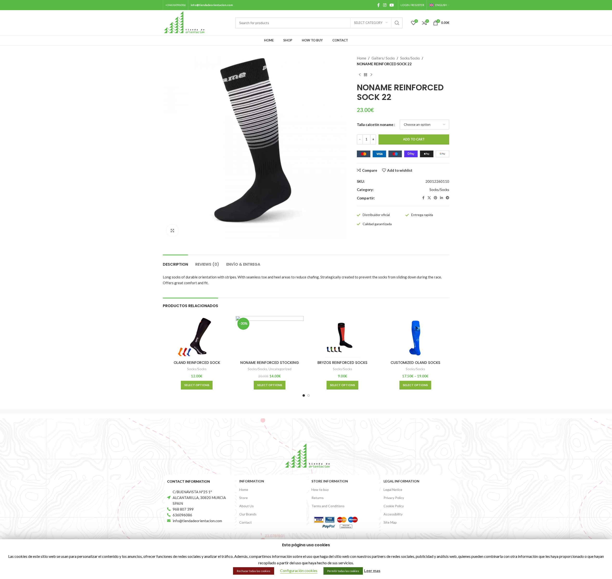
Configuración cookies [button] (298, 570)
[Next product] (371, 75)
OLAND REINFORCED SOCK (197, 362)
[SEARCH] (397, 22)
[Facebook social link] (378, 5)
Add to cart (414, 139)
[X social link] (429, 198)
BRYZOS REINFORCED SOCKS (342, 362)
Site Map (390, 522)
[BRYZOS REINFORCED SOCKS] (343, 337)
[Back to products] (365, 75)
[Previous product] (360, 75)
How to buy (320, 489)
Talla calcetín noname (375, 124)
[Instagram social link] (384, 5)
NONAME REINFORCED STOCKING (269, 362)
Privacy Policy (394, 498)
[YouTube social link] (391, 5)
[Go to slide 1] (304, 395)
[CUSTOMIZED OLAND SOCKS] (415, 337)
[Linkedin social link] (441, 198)
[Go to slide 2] (308, 395)
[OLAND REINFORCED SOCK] (197, 337)
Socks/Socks (410, 58)
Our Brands (248, 514)
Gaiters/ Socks (383, 58)
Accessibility (393, 514)
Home (361, 58)
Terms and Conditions (328, 506)
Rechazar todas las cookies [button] (253, 570)
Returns (317, 498)
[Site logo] (184, 22)
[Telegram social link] (447, 198)
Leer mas (372, 570)
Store (243, 498)
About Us (246, 506)
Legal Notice (393, 489)
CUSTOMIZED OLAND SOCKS (415, 362)
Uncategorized (280, 369)
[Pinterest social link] (435, 198)
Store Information (329, 481)
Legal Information (401, 481)
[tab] (175, 262)
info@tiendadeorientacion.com (212, 5)
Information (251, 481)
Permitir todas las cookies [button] (343, 570)
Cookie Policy (394, 506)
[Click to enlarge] (172, 230)
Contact (245, 522)
